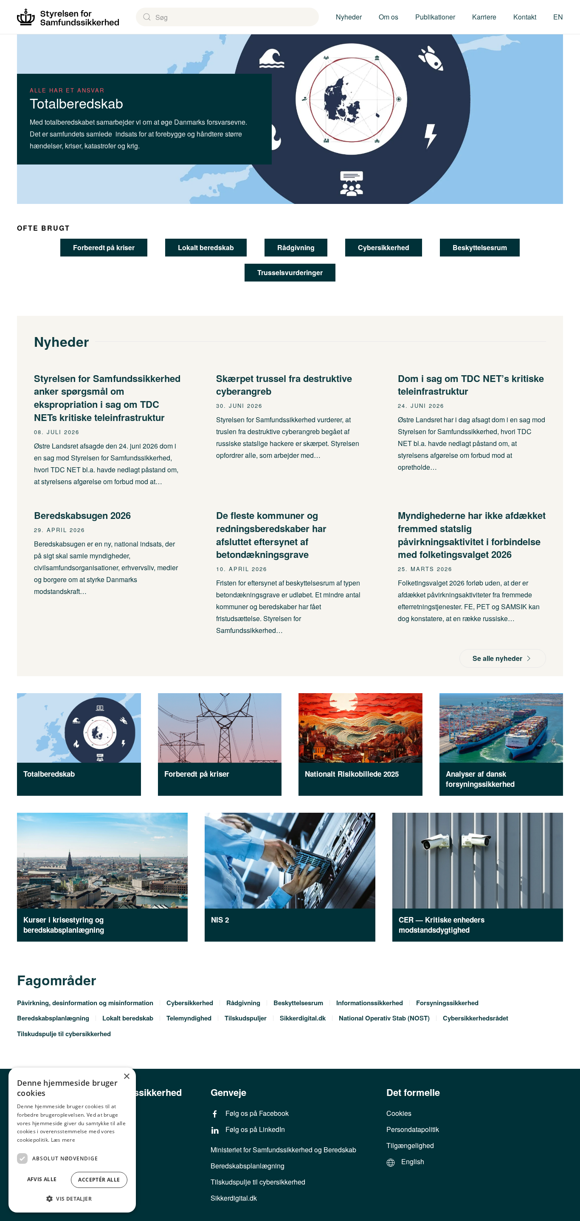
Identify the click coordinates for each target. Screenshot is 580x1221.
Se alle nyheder (497, 658)
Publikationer (435, 17)
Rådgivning (296, 247)
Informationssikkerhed (369, 1002)
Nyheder (349, 17)
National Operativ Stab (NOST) (384, 1018)
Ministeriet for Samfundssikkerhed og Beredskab (283, 1149)
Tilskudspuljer (246, 1018)
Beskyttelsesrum (480, 247)
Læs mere (63, 1139)
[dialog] (72, 1140)
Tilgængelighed (410, 1145)
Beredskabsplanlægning (53, 1018)
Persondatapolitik (412, 1129)
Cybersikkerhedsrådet (475, 1018)
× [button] (126, 1076)
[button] (72, 1198)
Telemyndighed (188, 1018)
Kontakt (524, 17)
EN (558, 17)
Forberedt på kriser (104, 247)
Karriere (484, 17)
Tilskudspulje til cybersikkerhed (64, 1033)
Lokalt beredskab (206, 247)
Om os (388, 17)
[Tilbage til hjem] (68, 17)
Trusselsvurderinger (290, 272)
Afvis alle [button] (42, 1179)
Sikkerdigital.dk (303, 1018)
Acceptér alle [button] (99, 1179)
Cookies (398, 1113)
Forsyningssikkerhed (447, 1002)
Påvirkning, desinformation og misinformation (85, 1002)
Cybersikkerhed (383, 247)
